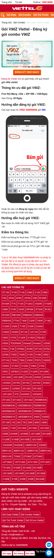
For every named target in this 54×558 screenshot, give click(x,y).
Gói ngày (6, 553)
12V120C (7, 394)
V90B (5, 433)
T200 (14, 360)
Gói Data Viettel (10, 514)
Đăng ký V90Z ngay (27, 72)
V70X (13, 337)
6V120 (24, 332)
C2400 (39, 326)
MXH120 (6, 450)
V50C (5, 371)
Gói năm (30, 553)
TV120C (6, 467)
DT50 (47, 348)
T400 (24, 320)
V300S (45, 416)
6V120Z (17, 399)
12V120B (35, 433)
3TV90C (27, 456)
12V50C (6, 382)
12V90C (16, 388)
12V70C (36, 382)
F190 (48, 320)
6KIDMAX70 (8, 416)
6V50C (47, 377)
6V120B (46, 433)
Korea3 (37, 343)
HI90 (44, 292)
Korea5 (27, 343)
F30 (12, 348)
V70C (42, 365)
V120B (5, 439)
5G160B (40, 479)
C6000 (15, 332)
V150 (14, 292)
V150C (15, 365)
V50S (21, 309)
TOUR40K (16, 343)
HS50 (5, 343)
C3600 (5, 332)
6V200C (25, 394)
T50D (14, 354)
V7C (16, 394)
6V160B (37, 467)
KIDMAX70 (39, 411)
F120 (20, 303)
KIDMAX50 (39, 405)
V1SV (30, 354)
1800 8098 (47, 2)
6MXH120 (19, 450)
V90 (35, 298)
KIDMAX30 (41, 399)
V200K (38, 303)
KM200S (27, 315)
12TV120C (20, 462)
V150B (15, 439)
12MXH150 (32, 450)
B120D (6, 315)
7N (24, 422)
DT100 (38, 348)
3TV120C (45, 462)
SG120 (40, 337)
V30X (30, 360)
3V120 (28, 377)
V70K (13, 309)
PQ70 (38, 360)
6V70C (26, 382)
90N (37, 422)
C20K (32, 320)
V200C (6, 365)
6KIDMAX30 (8, 405)
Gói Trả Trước (41, 14)
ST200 (39, 309)
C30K (31, 326)
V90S (37, 416)
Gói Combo (25, 14)
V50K (40, 320)
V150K (47, 303)
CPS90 (20, 348)
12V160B (7, 473)
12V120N (18, 377)
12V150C (45, 428)
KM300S (6, 320)
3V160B (27, 467)
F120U (29, 303)
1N (13, 422)
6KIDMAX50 (8, 411)
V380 (29, 292)
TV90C (17, 456)
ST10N (6, 422)
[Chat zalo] (49, 545)
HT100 (5, 360)
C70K (43, 332)
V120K (5, 326)
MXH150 (6, 456)
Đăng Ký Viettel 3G (11, 78)
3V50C (37, 377)
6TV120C (33, 462)
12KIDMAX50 (24, 411)
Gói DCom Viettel (34, 520)
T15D (22, 326)
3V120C (27, 388)
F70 (14, 303)
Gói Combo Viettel (30, 514)
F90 (4, 298)
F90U (5, 348)
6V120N (6, 377)
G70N (29, 348)
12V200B (7, 445)
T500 (22, 360)
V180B (5, 479)
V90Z (46, 354)
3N (18, 422)
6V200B (18, 445)
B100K (5, 303)
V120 (37, 292)
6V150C (33, 428)
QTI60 (5, 354)
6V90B (13, 433)
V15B (14, 479)
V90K (5, 309)
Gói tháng (18, 553)
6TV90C (38, 456)
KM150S (16, 315)
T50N (22, 354)
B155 (48, 309)
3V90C (46, 382)
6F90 (19, 298)
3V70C (16, 382)
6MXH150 (45, 450)
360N (5, 428)
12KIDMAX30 (24, 405)
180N (44, 422)
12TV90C (7, 462)
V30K (14, 326)
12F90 (27, 298)
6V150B (25, 439)
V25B (22, 479)
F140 (22, 292)
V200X (46, 360)
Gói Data (11, 14)
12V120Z (28, 399)
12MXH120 (31, 445)
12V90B (24, 433)
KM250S (38, 315)
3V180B (41, 473)
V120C (25, 365)
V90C (34, 365)
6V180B (30, 473)
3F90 (11, 298)
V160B (16, 467)
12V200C (37, 394)
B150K (42, 298)
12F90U (15, 371)
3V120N (44, 371)
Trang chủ (6, 2)
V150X (31, 337)
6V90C (6, 388)
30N (30, 422)
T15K (13, 428)
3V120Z (6, 399)
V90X (5, 337)
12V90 (46, 343)
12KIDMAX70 (24, 416)
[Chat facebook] (49, 553)
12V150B (36, 439)
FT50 (16, 320)
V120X (21, 337)
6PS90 (30, 309)
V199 (38, 354)
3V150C (22, 428)
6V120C (37, 388)
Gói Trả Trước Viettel (12, 520)
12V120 (34, 332)
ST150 (5, 292)
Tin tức (18, 2)
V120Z (24, 371)
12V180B (19, 473)
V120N (34, 371)
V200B (42, 445)
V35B (31, 479)
